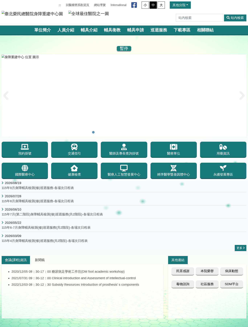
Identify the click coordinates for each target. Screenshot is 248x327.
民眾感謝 (182, 271)
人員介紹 (66, 30)
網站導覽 (100, 5)
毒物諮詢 (182, 284)
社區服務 (207, 284)
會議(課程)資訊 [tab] (16, 260)
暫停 (124, 48)
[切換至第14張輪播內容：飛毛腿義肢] (154, 132)
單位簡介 (42, 30)
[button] (5, 96)
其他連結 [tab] (177, 260)
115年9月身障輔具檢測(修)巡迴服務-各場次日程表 (38, 188)
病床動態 (231, 271)
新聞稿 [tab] (40, 260)
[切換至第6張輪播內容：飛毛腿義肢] (117, 132)
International (119, 5)
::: (60, 5)
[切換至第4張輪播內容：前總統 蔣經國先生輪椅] (107, 132)
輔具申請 (135, 30)
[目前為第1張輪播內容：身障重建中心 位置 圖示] (93, 132)
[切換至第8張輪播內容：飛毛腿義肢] (126, 132)
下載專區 (182, 30)
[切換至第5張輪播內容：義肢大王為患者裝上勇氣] (112, 132)
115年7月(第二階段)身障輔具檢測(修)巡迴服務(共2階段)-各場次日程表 (52, 214)
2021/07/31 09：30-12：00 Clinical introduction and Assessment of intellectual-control (73, 278)
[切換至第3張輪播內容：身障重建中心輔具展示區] (102, 132)
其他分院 (179, 5)
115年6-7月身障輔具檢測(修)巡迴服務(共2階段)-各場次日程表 (46, 227)
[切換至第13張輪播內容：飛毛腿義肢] (150, 132)
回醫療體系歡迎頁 (77, 5)
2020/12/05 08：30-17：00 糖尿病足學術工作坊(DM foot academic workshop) (68, 271)
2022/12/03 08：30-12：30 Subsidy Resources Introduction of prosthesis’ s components (75, 284)
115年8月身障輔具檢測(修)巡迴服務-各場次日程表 (38, 201)
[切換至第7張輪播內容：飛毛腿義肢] (121, 132)
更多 (239, 247)
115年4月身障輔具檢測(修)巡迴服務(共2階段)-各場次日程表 (45, 241)
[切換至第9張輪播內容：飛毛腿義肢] (131, 132)
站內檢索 (237, 18)
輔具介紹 (89, 30)
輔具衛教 (112, 30)
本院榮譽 (207, 271)
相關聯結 (205, 30)
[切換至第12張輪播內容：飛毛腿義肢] (145, 132)
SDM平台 (232, 284)
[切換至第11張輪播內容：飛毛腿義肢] (140, 132)
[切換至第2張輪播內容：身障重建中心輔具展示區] (98, 132)
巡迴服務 (159, 30)
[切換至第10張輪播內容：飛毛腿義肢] (136, 132)
